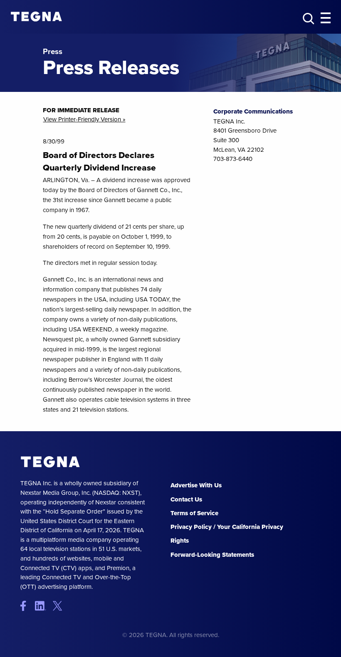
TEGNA (50, 462)
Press (52, 52)
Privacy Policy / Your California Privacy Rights (226, 533)
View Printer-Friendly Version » (84, 119)
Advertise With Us (196, 485)
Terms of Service (194, 513)
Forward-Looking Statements (212, 554)
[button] (326, 18)
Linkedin (43, 606)
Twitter (59, 606)
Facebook (26, 606)
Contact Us (186, 499)
